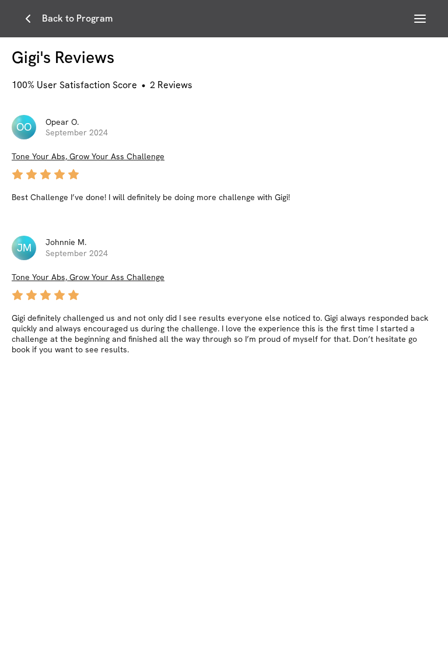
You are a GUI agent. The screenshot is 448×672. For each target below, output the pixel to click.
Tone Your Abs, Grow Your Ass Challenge (88, 156)
